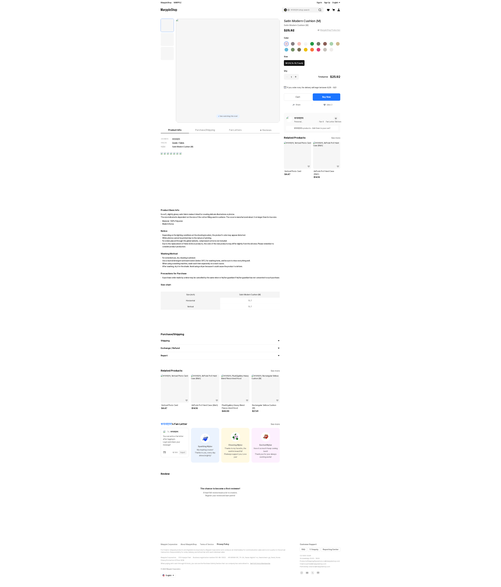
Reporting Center (331, 549)
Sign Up (327, 3)
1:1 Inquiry (313, 549)
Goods (174, 143)
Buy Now (326, 97)
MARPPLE (177, 3)
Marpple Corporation (169, 544)
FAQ (303, 549)
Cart (298, 97)
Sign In (319, 3)
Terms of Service (207, 544)
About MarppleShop (189, 544)
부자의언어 (176, 139)
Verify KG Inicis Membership (260, 563)
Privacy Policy (223, 544)
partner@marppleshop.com (316, 564)
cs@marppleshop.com (331, 561)
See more (275, 371)
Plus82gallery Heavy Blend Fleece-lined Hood (233, 406)
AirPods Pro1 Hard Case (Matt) (205, 405)
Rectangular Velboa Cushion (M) (264, 406)
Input (182, 452)
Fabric (181, 143)
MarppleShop (166, 3)
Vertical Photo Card (169, 405)
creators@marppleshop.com (319, 567)
